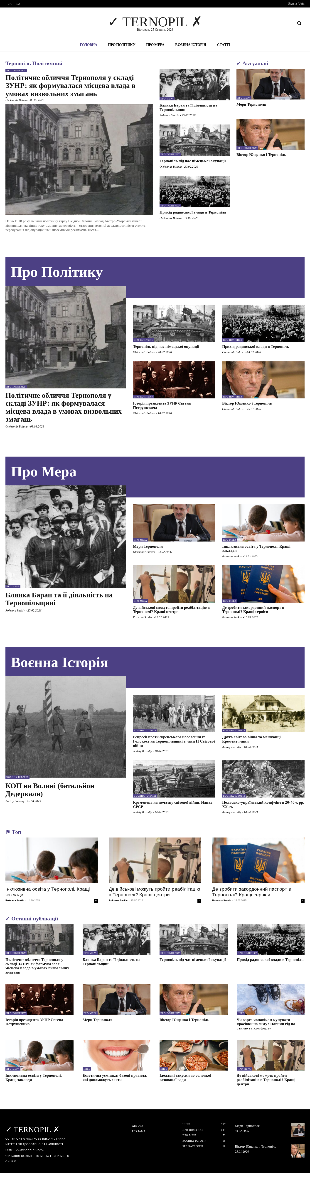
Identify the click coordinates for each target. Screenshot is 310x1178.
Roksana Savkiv (169, 115)
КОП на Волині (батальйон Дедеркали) (49, 790)
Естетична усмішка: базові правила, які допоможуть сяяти (115, 1077)
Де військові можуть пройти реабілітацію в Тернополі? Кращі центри (171, 609)
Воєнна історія (17, 777)
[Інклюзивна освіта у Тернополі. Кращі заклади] (263, 522)
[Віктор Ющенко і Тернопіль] (270, 134)
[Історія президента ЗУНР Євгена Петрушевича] (174, 379)
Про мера (167, 98)
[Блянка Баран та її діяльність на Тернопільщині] (195, 84)
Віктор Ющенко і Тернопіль (261, 154)
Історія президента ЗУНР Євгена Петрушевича (34, 1022)
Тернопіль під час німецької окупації (193, 161)
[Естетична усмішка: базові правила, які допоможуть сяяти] (117, 1055)
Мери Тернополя (251, 104)
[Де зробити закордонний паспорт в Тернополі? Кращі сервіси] (263, 583)
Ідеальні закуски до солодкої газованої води (185, 1077)
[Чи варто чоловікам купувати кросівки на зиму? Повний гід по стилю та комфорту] (271, 999)
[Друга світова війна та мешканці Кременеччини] (263, 713)
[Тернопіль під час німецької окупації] (195, 140)
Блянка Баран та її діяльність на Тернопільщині (59, 599)
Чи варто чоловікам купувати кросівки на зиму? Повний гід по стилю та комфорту (266, 1024)
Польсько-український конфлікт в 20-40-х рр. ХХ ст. (263, 804)
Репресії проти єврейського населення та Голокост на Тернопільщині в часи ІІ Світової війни (174, 741)
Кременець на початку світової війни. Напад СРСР (172, 804)
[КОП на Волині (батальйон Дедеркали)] (65, 727)
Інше (241, 1013)
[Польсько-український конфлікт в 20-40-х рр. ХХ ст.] (263, 778)
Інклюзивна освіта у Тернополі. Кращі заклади (256, 548)
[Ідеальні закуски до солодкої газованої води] (194, 1055)
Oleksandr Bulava (16, 100)
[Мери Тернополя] (270, 84)
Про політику (16, 70)
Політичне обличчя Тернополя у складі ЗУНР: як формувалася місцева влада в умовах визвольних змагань (70, 85)
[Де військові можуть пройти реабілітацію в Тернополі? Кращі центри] (174, 583)
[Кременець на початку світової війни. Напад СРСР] (174, 778)
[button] (299, 22)
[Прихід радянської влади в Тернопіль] (195, 191)
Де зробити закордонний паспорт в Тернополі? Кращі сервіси (253, 609)
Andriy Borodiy (15, 801)
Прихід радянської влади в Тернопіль (193, 212)
